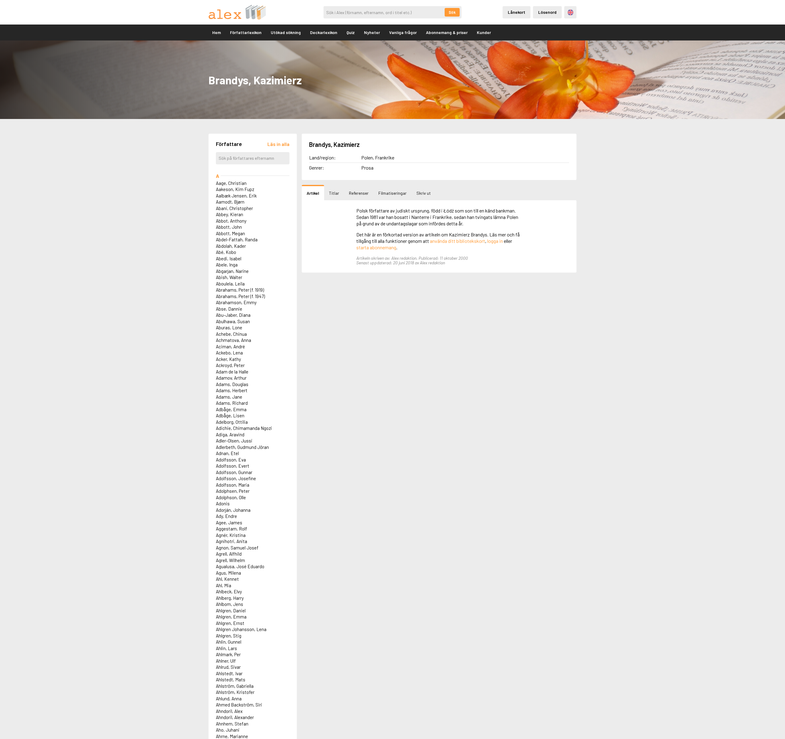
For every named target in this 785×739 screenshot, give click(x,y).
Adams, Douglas (232, 384)
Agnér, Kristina (231, 535)
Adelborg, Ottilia (232, 422)
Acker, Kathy (228, 359)
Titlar (334, 193)
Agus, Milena (228, 573)
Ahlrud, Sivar (228, 667)
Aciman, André (230, 346)
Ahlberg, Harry (230, 598)
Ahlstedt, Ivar (229, 673)
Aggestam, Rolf (231, 528)
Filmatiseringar (392, 193)
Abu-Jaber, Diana (233, 315)
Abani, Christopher (234, 208)
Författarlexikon (246, 32)
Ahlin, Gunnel (228, 642)
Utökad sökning (286, 32)
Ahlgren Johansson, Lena (241, 629)
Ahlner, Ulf (226, 661)
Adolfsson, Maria (232, 485)
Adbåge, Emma (231, 409)
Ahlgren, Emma (231, 616)
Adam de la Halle (232, 371)
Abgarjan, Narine (232, 271)
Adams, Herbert (231, 390)
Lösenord (547, 12)
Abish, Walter (229, 277)
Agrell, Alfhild (229, 554)
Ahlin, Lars (226, 648)
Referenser (359, 193)
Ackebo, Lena (229, 352)
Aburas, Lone (229, 327)
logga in (495, 241)
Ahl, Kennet (227, 579)
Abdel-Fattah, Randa (237, 239)
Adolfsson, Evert (232, 466)
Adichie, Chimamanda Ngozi (244, 428)
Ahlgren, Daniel (231, 610)
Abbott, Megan (230, 233)
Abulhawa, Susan (233, 321)
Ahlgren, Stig (228, 635)
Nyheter (372, 32)
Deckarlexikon (323, 32)
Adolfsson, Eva (231, 459)
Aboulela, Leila (230, 283)
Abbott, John (229, 227)
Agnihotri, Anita (231, 541)
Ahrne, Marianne (232, 736)
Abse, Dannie (229, 309)
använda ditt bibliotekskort (457, 241)
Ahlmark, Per (228, 654)
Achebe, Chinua (231, 334)
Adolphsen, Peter (233, 491)
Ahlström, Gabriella (235, 686)
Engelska (570, 12)
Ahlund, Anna (229, 698)
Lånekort (516, 12)
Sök (452, 12)
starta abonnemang (376, 247)
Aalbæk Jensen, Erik (236, 195)
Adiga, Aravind (230, 434)
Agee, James (229, 522)
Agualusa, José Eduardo (240, 566)
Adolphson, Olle (231, 497)
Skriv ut (423, 193)
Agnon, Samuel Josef (237, 547)
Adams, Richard (232, 403)
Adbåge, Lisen (230, 415)
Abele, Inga (227, 264)
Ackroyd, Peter (230, 365)
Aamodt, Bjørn (230, 202)
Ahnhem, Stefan (232, 723)
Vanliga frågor (403, 32)
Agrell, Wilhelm (230, 560)
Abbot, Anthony (231, 221)
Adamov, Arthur (231, 378)
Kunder (484, 32)
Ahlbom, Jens (229, 604)
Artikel (313, 193)
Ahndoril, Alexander (235, 717)
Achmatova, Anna (233, 340)
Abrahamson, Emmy (236, 302)
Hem (216, 32)
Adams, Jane (229, 397)
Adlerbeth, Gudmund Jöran (242, 447)
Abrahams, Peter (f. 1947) (240, 296)
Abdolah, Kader (231, 246)
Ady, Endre (226, 516)
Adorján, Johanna (233, 510)
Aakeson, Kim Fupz (235, 189)
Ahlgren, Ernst (230, 623)
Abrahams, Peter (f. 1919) (240, 290)
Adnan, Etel (227, 453)
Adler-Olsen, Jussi (234, 440)
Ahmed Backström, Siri (239, 704)
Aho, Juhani (227, 730)
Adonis (223, 503)
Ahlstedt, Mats (230, 679)
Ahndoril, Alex (229, 711)
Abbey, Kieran (229, 214)
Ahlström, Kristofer (235, 692)
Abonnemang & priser (447, 32)
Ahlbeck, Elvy (229, 591)
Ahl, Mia (223, 585)
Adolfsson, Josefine (236, 478)
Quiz (351, 32)
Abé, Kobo (226, 252)
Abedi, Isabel (228, 258)
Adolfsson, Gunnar (234, 472)
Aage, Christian (231, 183)
